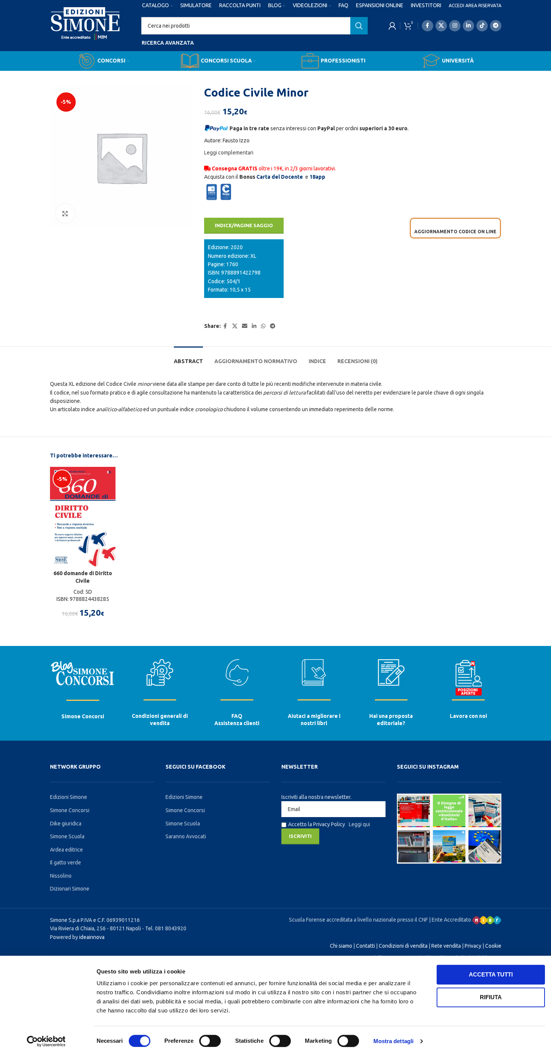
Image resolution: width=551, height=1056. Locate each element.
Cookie (493, 946)
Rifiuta (491, 997)
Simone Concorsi (82, 716)
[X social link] (441, 25)
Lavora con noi (468, 716)
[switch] (210, 1041)
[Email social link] (245, 326)
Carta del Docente (279, 177)
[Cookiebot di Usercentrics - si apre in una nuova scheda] (46, 1041)
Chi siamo (341, 946)
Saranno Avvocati (185, 836)
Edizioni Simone (68, 797)
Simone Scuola (67, 836)
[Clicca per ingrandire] (65, 213)
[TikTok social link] (482, 25)
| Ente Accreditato (450, 920)
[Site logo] (85, 31)
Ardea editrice (66, 850)
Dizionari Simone (69, 889)
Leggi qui (359, 824)
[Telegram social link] (495, 25)
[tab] (188, 357)
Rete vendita (446, 946)
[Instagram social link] (454, 25)
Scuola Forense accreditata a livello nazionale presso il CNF (358, 920)
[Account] (392, 25)
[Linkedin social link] (468, 25)
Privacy (473, 946)
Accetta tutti (491, 974)
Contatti (365, 946)
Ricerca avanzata (168, 43)
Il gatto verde (65, 862)
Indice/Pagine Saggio (244, 225)
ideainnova (92, 937)
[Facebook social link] (427, 25)
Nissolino (61, 876)
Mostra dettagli (393, 1041)
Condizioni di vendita (403, 946)
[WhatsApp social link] (263, 326)
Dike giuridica (65, 823)
